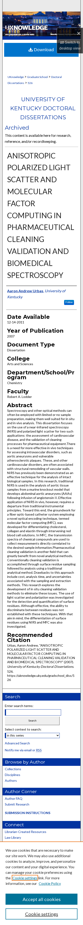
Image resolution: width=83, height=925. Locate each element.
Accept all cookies (42, 899)
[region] (41, 883)
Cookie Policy (50, 883)
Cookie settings (24, 878)
